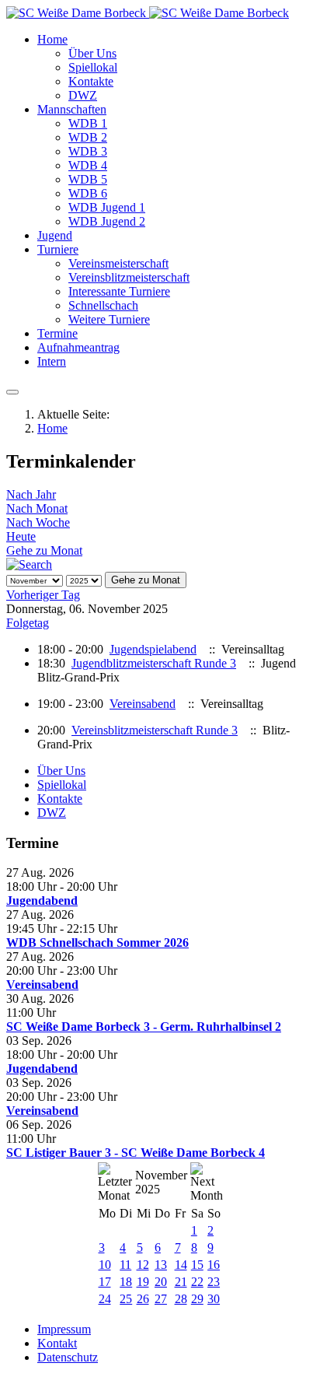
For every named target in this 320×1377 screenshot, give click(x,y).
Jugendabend (42, 900)
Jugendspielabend (153, 649)
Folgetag (27, 622)
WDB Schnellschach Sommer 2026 (97, 942)
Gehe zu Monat (44, 550)
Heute (21, 536)
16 (213, 1264)
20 (161, 1281)
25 (126, 1298)
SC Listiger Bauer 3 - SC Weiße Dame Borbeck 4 (135, 1152)
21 (181, 1281)
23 (213, 1281)
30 (213, 1298)
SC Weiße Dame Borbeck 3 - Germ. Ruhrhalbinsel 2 (143, 1026)
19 (143, 1281)
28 (181, 1298)
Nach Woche (38, 522)
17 (105, 1281)
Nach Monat (37, 508)
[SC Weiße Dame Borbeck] (147, 12)
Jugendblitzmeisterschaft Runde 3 (153, 663)
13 (161, 1264)
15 (197, 1264)
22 (197, 1281)
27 (161, 1298)
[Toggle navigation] (12, 392)
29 (197, 1298)
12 (143, 1264)
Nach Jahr (31, 494)
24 (105, 1298)
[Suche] (29, 564)
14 (181, 1264)
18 (126, 1281)
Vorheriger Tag (43, 594)
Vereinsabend (143, 703)
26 (143, 1298)
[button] (52, 39)
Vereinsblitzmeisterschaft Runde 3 (154, 730)
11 (125, 1264)
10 (105, 1264)
